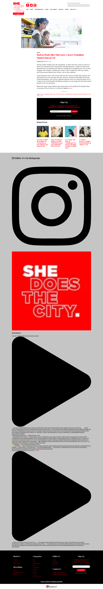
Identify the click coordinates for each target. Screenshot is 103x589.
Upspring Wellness (83, 94)
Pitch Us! (15, 561)
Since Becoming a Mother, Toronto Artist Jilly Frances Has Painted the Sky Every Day (57, 143)
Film (27, 9)
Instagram (55, 563)
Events (67, 9)
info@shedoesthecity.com (59, 572)
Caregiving (47, 94)
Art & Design (53, 9)
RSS (53, 565)
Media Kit (15, 570)
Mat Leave (53, 94)
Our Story (15, 560)
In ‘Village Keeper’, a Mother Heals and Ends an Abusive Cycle (85, 142)
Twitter (54, 560)
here (70, 88)
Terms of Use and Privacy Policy (60, 574)
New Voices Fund (17, 563)
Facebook (55, 561)
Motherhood (68, 94)
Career (38, 52)
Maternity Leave (60, 94)
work (41, 95)
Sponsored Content (18, 572)
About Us (72, 9)
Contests (60, 9)
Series (31, 9)
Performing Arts (39, 9)
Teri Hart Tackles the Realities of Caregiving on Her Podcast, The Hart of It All (42, 143)
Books (46, 9)
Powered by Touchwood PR (51, 582)
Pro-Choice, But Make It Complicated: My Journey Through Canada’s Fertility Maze (70, 144)
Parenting (75, 94)
